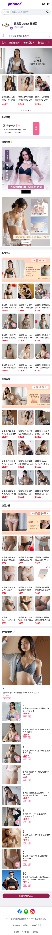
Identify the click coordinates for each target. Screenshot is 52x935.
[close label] (8, 12)
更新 (44, 919)
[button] (3, 4)
